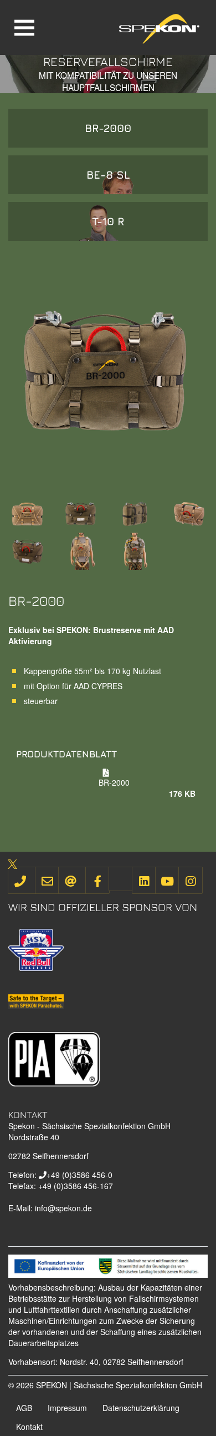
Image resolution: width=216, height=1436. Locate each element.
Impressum (67, 1407)
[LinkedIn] (144, 880)
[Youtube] (167, 880)
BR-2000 (108, 128)
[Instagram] (190, 880)
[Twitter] (120, 879)
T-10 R (108, 221)
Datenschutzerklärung (140, 1407)
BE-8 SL (108, 174)
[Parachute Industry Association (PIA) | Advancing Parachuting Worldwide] (54, 1058)
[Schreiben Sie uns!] (47, 880)
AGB (24, 1407)
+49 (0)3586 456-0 (79, 1174)
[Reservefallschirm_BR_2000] (27, 512)
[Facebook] (97, 880)
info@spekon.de (63, 1207)
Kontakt (29, 1426)
